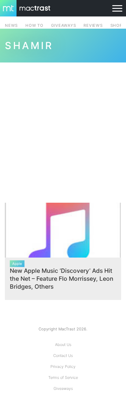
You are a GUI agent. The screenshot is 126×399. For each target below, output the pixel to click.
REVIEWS (92, 25)
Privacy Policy (63, 366)
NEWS (11, 25)
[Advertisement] (63, 129)
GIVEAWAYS (63, 25)
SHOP (116, 25)
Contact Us (63, 355)
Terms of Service (63, 377)
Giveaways (63, 388)
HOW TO (34, 25)
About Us (63, 344)
